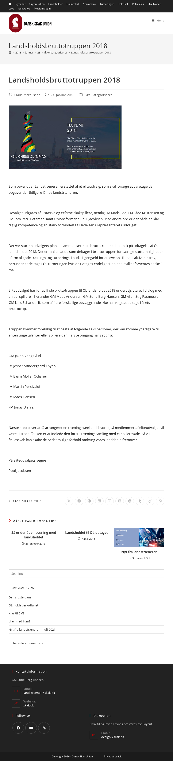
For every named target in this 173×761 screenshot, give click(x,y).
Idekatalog (24, 8)
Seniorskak (89, 4)
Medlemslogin (42, 8)
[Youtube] (31, 728)
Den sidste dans (20, 597)
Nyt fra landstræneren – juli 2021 (32, 629)
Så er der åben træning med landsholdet (33, 534)
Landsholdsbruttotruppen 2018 (91, 52)
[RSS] (44, 728)
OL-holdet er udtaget (23, 605)
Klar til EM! (16, 613)
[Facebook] (18, 728)
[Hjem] (10, 52)
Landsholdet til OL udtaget (86, 532)
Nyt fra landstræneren (139, 552)
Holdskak (123, 4)
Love (11, 8)
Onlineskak (72, 4)
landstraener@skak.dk (39, 693)
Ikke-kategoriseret (98, 95)
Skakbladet (154, 4)
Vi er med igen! (19, 621)
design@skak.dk (112, 737)
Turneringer (107, 4)
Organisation (37, 4)
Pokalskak (138, 4)
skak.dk (28, 705)
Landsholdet (55, 4)
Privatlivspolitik (113, 756)
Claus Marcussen (27, 95)
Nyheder (20, 4)
